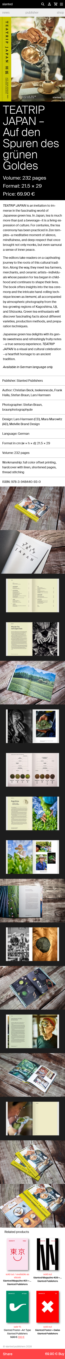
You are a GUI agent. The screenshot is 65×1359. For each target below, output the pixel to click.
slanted (7, 4)
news (6, 12)
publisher (31, 12)
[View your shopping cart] (55, 4)
